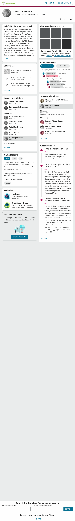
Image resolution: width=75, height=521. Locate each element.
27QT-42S (43, 14)
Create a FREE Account (62, 56)
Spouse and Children (47, 66)
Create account (19, 237)
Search (68, 509)
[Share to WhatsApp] (60, 19)
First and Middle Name (9, 505)
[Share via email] (65, 19)
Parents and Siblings (63, 66)
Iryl (21, 158)
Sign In (51, 3)
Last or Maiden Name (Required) (42, 505)
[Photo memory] (45, 33)
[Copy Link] (71, 19)
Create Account (64, 3)
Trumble (7, 183)
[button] (20, 71)
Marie (14, 158)
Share (38, 519)
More (6, 58)
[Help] (46, 3)
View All (7, 91)
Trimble (7, 158)
